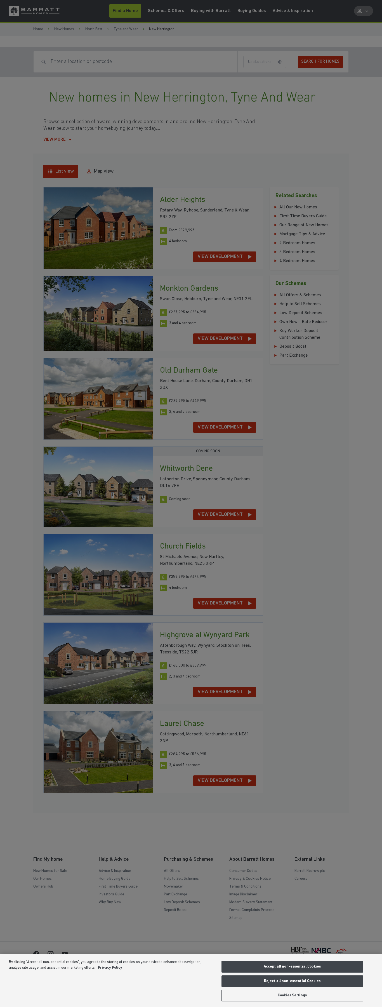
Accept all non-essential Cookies (292, 966)
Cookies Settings (292, 995)
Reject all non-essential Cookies (292, 981)
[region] (191, 980)
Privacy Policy (110, 968)
